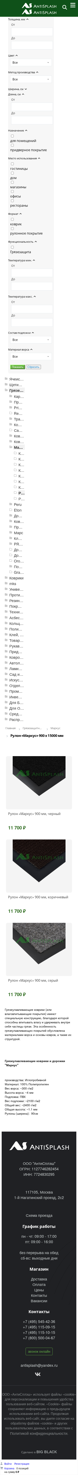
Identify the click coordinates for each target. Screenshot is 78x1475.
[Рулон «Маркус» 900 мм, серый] (39, 949)
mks (12, 583)
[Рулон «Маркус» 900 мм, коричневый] (39, 866)
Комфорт (22, 424)
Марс (18, 532)
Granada (21, 572)
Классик (21, 538)
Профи (20, 527)
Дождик (20, 515)
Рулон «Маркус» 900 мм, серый (33, 980)
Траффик (22, 419)
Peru (18, 504)
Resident (21, 413)
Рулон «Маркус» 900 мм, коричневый (38, 897)
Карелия (21, 396)
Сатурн (20, 430)
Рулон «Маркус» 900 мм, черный (34, 813)
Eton (18, 510)
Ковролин (17, 657)
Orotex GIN (23, 560)
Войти (8, 1463)
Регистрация (21, 1463)
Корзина (9, 1468)
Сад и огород (21, 674)
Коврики (16, 577)
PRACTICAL (24, 544)
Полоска (21, 566)
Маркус (20, 447)
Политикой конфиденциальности (38, 1433)
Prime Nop (23, 407)
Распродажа (20, 719)
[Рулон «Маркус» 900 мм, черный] (39, 782)
